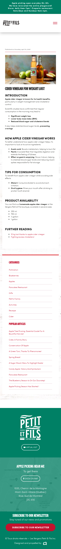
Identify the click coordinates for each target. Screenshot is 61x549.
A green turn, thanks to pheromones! (25, 351)
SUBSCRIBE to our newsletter (30, 527)
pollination (13, 270)
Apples (12, 281)
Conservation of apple (19, 345)
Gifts (11, 293)
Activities (13, 305)
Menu (55, 23)
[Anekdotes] (45, 543)
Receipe (12, 310)
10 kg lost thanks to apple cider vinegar (28, 234)
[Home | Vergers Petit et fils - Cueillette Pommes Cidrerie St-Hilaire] (11, 23)
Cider (11, 316)
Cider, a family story (18, 339)
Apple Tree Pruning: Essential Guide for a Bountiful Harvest (26, 332)
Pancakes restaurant (18, 287)
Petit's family (14, 299)
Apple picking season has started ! (24, 386)
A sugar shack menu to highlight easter (26, 363)
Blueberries (14, 275)
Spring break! (14, 357)
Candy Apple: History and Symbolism (25, 369)
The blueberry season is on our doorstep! (27, 380)
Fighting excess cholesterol (22, 237)
